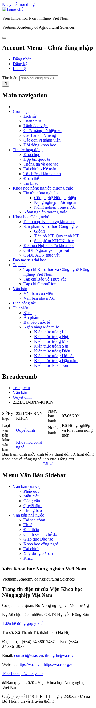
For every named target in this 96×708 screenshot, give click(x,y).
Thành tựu (32, 121)
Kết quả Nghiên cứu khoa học (48, 245)
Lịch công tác (24, 303)
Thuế (27, 524)
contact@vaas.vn (28, 655)
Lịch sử (29, 116)
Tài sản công (34, 520)
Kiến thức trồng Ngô (51, 336)
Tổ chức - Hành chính (42, 173)
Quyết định (22, 397)
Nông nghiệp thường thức (45, 212)
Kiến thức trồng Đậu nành (56, 360)
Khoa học (31, 154)
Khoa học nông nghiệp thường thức (43, 188)
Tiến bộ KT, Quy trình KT (56, 236)
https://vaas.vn (30, 664)
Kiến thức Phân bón (51, 365)
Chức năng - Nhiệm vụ (42, 130)
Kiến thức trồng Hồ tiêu (54, 355)
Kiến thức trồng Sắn (51, 346)
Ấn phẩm (31, 317)
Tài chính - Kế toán (39, 169)
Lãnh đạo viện (35, 126)
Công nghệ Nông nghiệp (55, 197)
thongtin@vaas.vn (60, 655)
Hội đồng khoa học (39, 145)
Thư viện (20, 308)
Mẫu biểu (31, 496)
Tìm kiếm (10, 78)
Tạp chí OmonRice (39, 284)
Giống (39, 231)
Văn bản (20, 288)
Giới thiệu (21, 111)
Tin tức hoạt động (28, 149)
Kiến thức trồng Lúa (51, 332)
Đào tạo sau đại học (29, 260)
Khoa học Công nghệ (31, 217)
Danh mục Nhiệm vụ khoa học (49, 221)
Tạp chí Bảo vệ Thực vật (44, 279)
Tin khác (30, 183)
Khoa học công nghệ (41, 544)
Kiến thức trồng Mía (51, 341)
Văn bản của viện (38, 293)
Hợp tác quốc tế (36, 159)
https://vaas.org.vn (59, 664)
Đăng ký (20, 63)
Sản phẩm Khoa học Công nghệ (50, 226)
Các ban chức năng (39, 135)
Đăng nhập (22, 59)
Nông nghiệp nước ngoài (55, 202)
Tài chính (31, 548)
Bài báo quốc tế (36, 322)
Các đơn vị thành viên (42, 140)
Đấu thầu (31, 529)
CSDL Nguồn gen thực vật (46, 250)
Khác (28, 558)
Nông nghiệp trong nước (55, 207)
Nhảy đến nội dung (18, 4)
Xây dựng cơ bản (38, 553)
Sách (27, 312)
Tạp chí (19, 264)
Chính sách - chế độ (40, 534)
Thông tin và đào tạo (40, 164)
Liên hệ (19, 68)
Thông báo (32, 510)
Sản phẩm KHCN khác (54, 240)
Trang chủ (21, 387)
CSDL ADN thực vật (41, 255)
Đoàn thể (31, 178)
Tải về (48, 464)
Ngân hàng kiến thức (41, 327)
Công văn (31, 501)
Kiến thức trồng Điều (52, 351)
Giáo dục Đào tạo (38, 539)
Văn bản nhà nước (39, 298)
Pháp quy (31, 491)
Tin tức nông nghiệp (40, 193)
